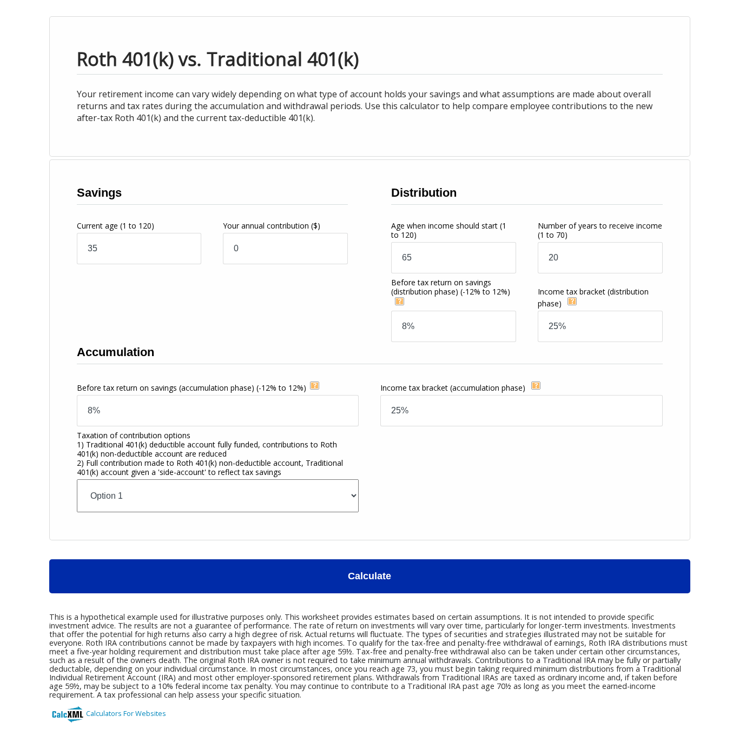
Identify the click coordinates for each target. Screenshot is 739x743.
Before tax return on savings (450, 287)
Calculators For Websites (126, 713)
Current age (115, 225)
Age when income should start (448, 230)
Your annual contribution (271, 225)
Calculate (369, 576)
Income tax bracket (452, 388)
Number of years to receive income (600, 230)
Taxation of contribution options (210, 453)
